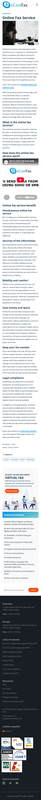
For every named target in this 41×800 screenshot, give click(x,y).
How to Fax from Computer (17, 578)
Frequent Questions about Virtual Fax (21, 549)
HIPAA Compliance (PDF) (12, 652)
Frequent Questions (10, 697)
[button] (4, 783)
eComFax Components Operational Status (20, 643)
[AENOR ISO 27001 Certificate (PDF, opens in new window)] (7, 755)
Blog (4, 684)
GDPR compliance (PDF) (12, 656)
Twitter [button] (6, 459)
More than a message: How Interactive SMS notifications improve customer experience (19, 564)
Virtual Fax (6, 13)
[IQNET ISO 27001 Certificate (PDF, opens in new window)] (19, 755)
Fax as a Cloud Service (15, 553)
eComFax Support (10, 693)
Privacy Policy (8, 660)
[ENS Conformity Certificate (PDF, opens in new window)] (6, 743)
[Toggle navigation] (36, 5)
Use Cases (7, 689)
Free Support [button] (8, 716)
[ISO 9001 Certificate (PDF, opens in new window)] (12, 766)
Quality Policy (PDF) (10, 673)
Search (33, 590)
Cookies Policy (8, 665)
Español (7, 731)
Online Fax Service (13, 557)
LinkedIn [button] (15, 459)
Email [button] (22, 459)
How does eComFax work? (13, 701)
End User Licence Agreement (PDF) (16, 648)
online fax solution (28, 431)
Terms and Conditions (11, 669)
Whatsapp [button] (30, 459)
